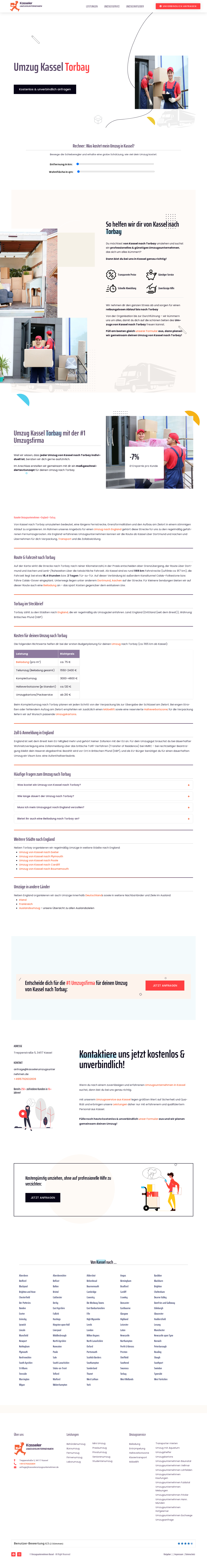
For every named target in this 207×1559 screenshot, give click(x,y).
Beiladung (49, 585)
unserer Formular (147, 331)
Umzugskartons (66, 714)
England (44, 517)
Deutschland (93, 895)
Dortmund (104, 580)
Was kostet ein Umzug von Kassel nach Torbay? (49, 785)
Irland (23, 900)
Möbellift (109, 709)
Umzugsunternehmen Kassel (42, 1554)
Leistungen (92, 6)
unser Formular (148, 1119)
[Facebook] (13, 1554)
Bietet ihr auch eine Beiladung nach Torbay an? (48, 818)
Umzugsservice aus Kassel (113, 1099)
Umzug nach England (107, 529)
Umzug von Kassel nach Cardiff (39, 864)
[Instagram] (19, 1554)
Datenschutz (190, 1554)
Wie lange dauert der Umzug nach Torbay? (45, 796)
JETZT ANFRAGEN (43, 1198)
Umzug (116, 644)
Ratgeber (167, 1554)
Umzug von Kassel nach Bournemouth (44, 869)
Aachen (117, 580)
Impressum (178, 1554)
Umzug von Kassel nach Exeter (39, 852)
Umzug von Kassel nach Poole (38, 860)
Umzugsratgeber (135, 6)
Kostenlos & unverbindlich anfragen (45, 89)
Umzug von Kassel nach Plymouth (41, 856)
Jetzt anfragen (165, 985)
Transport (64, 539)
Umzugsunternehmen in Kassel (165, 1085)
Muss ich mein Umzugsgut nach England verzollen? (50, 807)
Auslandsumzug (29, 908)
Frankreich (26, 904)
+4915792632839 (25, 1079)
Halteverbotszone (156, 709)
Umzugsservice (112, 6)
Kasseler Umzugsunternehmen (26, 517)
